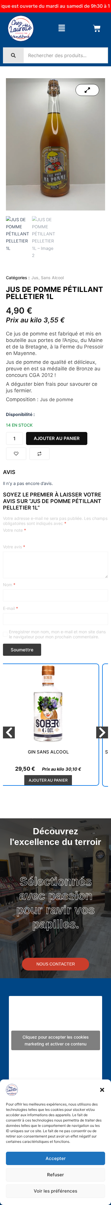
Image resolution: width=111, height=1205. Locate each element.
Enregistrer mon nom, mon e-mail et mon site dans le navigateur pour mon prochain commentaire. (57, 634)
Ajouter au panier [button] (48, 780)
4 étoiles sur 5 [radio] (24, 539)
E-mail (10, 608)
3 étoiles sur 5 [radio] (17, 539)
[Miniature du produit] (87, 90)
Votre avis (14, 546)
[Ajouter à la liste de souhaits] (16, 453)
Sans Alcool (52, 277)
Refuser (55, 1174)
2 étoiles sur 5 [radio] (11, 539)
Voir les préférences (55, 1191)
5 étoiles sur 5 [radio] (30, 539)
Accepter (56, 1158)
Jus (34, 277)
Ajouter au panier (57, 438)
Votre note (14, 530)
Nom (9, 584)
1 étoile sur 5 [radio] (5, 539)
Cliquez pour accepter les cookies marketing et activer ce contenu (55, 1040)
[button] (102, 1090)
